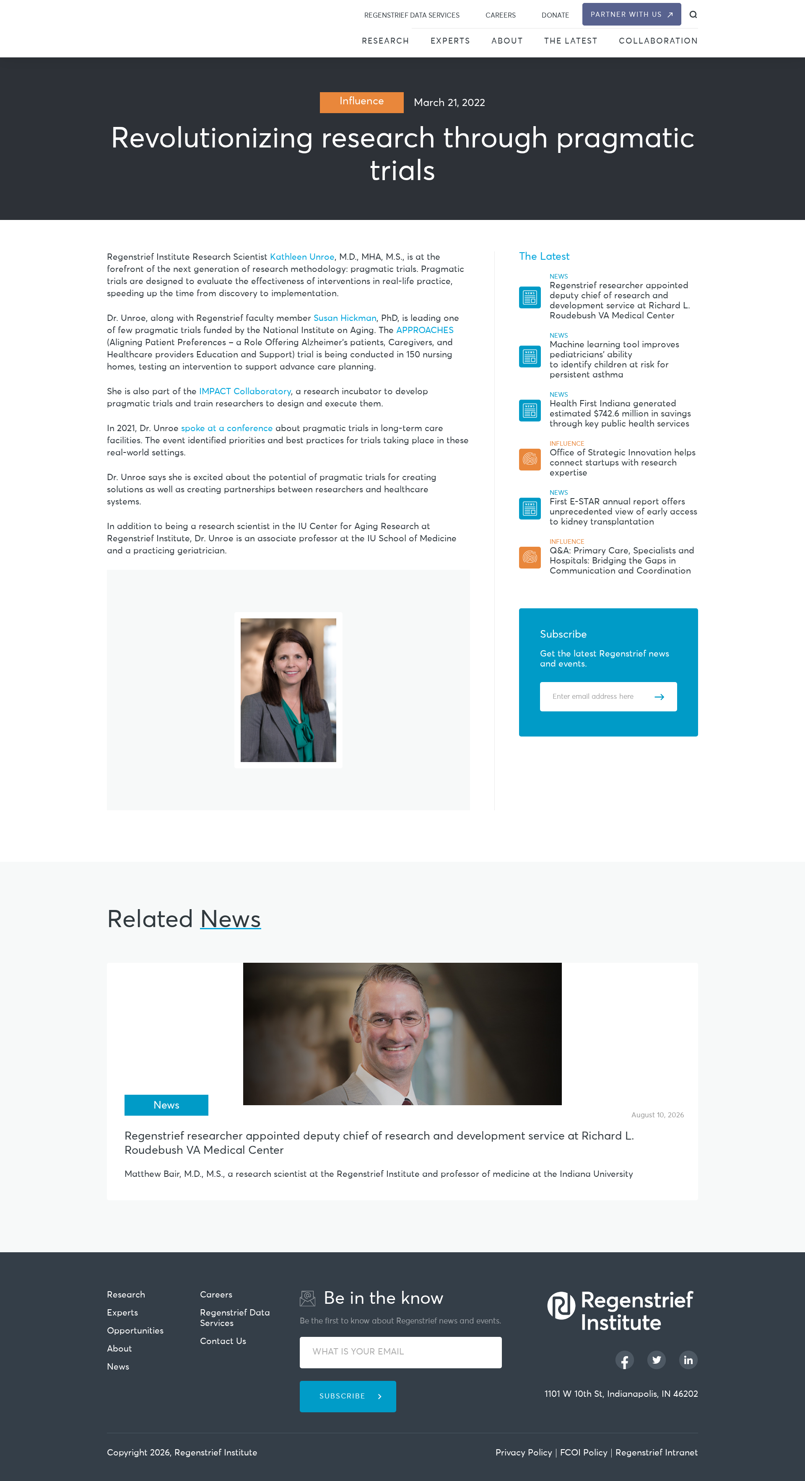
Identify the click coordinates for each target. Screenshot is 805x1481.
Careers (501, 15)
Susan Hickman (345, 318)
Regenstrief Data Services (412, 15)
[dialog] (693, 14)
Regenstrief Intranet (656, 1453)
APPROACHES (425, 330)
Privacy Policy (524, 1453)
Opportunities (135, 1331)
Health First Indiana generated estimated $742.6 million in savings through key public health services (620, 414)
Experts (450, 41)
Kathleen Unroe (302, 257)
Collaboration (658, 41)
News (118, 1367)
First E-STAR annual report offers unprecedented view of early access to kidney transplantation (623, 512)
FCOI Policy (584, 1453)
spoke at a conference (227, 428)
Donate (555, 15)
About (507, 41)
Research (386, 41)
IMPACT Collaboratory (245, 392)
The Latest (571, 41)
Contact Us (223, 1341)
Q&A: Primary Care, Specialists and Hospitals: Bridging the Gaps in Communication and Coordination (622, 561)
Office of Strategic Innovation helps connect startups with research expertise (623, 463)
